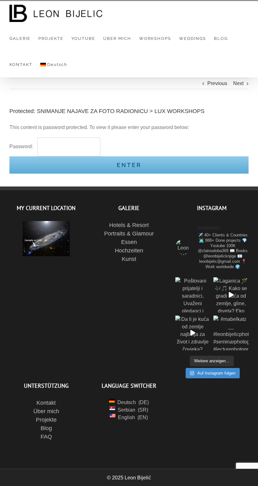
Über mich (46, 411)
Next (238, 83)
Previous (217, 83)
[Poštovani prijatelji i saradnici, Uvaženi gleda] (192, 294)
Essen (129, 242)
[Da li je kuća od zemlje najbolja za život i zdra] (192, 333)
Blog (46, 428)
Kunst (129, 259)
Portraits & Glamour (129, 233)
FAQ (46, 437)
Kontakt (46, 403)
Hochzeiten (129, 250)
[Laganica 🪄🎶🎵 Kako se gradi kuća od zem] (231, 294)
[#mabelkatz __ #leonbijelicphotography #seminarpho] (231, 333)
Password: (21, 146)
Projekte (46, 420)
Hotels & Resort (129, 225)
